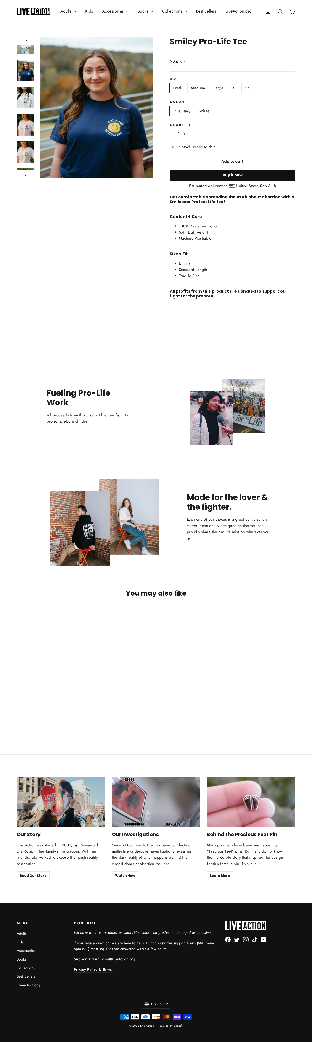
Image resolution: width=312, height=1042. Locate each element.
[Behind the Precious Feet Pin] (251, 802)
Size (174, 79)
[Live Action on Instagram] (246, 939)
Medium (198, 88)
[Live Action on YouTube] (263, 939)
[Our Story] (61, 802)
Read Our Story (33, 875)
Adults (66, 11)
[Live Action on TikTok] (254, 939)
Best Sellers (206, 11)
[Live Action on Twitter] (237, 939)
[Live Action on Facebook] (228, 939)
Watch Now (125, 875)
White (204, 111)
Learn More (220, 875)
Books (143, 11)
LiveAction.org (238, 11)
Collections (172, 11)
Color (177, 102)
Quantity (180, 125)
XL (234, 88)
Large (219, 88)
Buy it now (233, 175)
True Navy (181, 111)
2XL (248, 88)
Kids (89, 11)
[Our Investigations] (156, 802)
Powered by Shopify (170, 1026)
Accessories (113, 11)
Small (177, 88)
